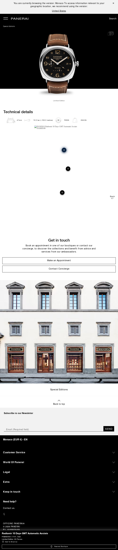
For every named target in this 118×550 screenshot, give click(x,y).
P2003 (66, 120)
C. (9, 507)
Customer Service (14, 452)
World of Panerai (13, 462)
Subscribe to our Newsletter (18, 413)
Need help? (9, 501)
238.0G (84, 120)
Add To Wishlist (11, 542)
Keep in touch (11, 491)
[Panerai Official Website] (19, 18)
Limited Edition (8, 539)
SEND (108, 429)
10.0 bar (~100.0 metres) (43, 120)
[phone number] (59, 514)
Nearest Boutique (61, 546)
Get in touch (59, 240)
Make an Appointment (59, 261)
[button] (62, 192)
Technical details (18, 111)
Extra (6, 482)
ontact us (9, 507)
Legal (6, 472)
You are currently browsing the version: (39, 3)
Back (112, 196)
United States (59, 10)
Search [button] (112, 18)
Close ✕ (113, 3)
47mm (19, 120)
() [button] (15, 439)
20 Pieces (18, 539)
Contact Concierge (59, 269)
